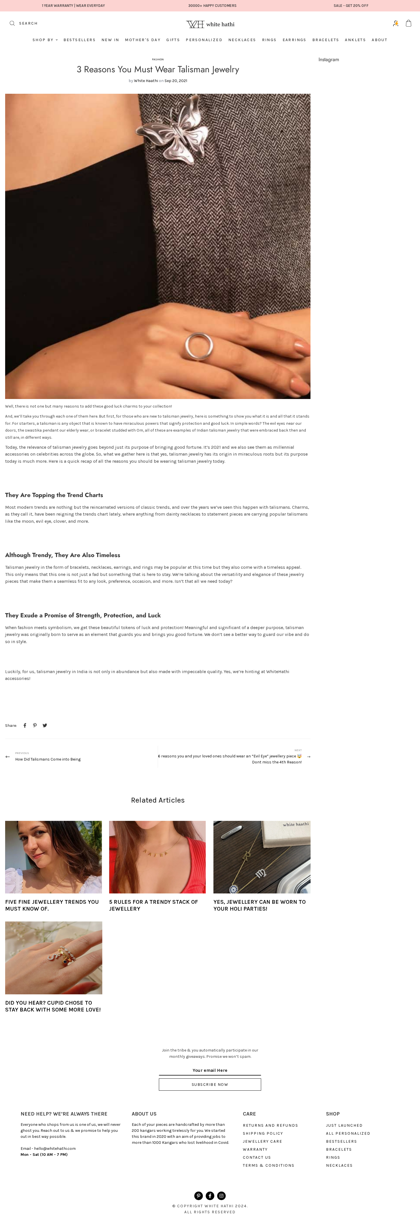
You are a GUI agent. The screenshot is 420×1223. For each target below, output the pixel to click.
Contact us (257, 1157)
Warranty (255, 1149)
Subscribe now (210, 1084)
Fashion (158, 59)
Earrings (295, 39)
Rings (269, 39)
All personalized (348, 1133)
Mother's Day (143, 39)
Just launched (344, 1125)
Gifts (173, 39)
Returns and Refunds (270, 1125)
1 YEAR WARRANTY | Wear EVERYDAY (73, 5)
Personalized (204, 39)
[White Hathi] (210, 23)
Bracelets (325, 39)
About (379, 39)
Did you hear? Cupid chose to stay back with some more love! (53, 1006)
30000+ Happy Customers (212, 5)
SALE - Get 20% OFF (351, 5)
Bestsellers (79, 39)
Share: (11, 725)
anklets (355, 39)
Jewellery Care (262, 1141)
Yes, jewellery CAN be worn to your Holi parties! (259, 905)
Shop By (43, 39)
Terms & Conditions (269, 1165)
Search (21, 25)
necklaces (339, 1165)
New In (110, 39)
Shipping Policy (263, 1133)
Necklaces (242, 39)
